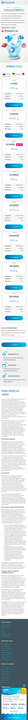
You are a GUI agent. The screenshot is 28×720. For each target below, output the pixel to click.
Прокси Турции (4, 669)
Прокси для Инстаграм (6, 652)
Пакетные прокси (5, 627)
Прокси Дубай (4, 667)
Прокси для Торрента (6, 654)
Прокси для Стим (5, 657)
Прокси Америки (5, 680)
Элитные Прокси (5, 636)
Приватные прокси (5, 625)
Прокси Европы (5, 682)
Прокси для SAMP (5, 646)
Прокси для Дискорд (6, 644)
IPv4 (2, 629)
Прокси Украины (5, 671)
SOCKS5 (3, 631)
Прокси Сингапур (5, 675)
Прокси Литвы (4, 677)
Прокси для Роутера (6, 648)
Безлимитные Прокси (6, 634)
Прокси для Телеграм (6, 659)
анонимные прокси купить (15, 420)
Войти (15, 345)
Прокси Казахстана (5, 673)
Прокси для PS (4, 650)
